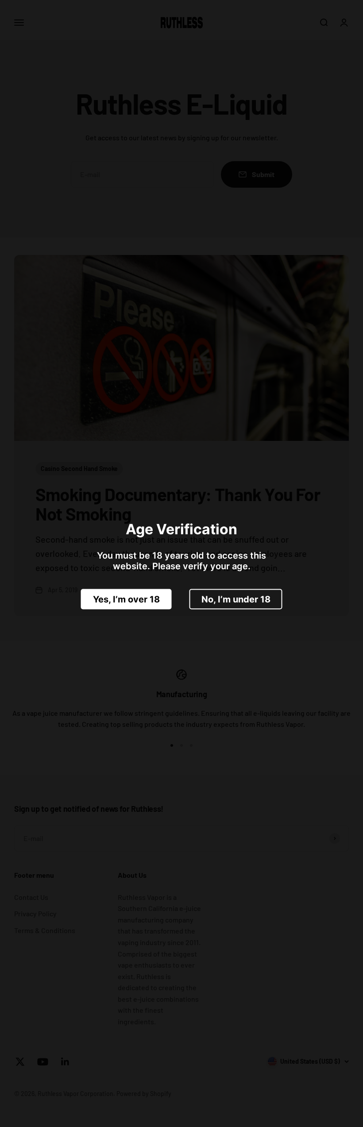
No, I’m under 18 (235, 599)
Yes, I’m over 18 (126, 599)
